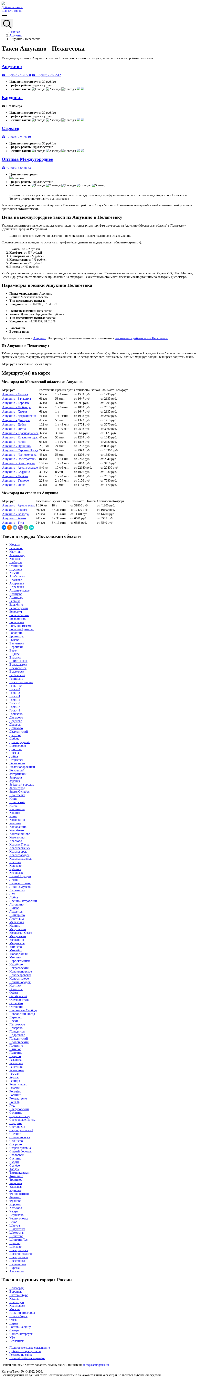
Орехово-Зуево (19, 999)
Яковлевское (17, 1264)
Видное (14, 654)
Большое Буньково (21, 629)
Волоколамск (18, 664)
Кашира (14, 812)
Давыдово (16, 717)
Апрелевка (16, 587)
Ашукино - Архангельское (20, 467)
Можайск (15, 950)
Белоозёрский (18, 608)
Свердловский (19, 1109)
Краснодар (16, 1302)
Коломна (15, 823)
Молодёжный (18, 953)
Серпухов (15, 1123)
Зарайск (14, 781)
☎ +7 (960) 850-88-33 (16, 167)
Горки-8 (14, 710)
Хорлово (15, 1204)
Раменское (16, 1063)
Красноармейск (19, 848)
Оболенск (16, 989)
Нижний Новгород (22, 1312)
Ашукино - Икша (13, 484)
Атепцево (15, 594)
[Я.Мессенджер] (31, 527)
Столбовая (16, 1155)
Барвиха (14, 601)
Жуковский (17, 770)
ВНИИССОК (18, 661)
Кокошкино (17, 819)
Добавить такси (12, 7)
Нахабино (16, 964)
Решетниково (18, 1084)
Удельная (15, 1186)
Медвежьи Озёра (20, 932)
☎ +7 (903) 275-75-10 (16, 136)
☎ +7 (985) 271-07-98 (16, 75)
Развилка (15, 1059)
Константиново (19, 834)
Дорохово (15, 749)
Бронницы (16, 636)
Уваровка (15, 1183)
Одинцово (16, 565)
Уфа (12, 1337)
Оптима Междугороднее (27, 159)
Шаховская (16, 1232)
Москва (14, 544)
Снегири (15, 1133)
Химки (14, 572)
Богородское (17, 618)
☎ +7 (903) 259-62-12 (46, 75)
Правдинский (18, 1038)
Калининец (17, 809)
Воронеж (15, 1291)
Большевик (16, 622)
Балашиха (16, 548)
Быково (14, 639)
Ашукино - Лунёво (15, 476)
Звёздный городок (21, 784)
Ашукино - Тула (13, 522)
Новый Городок (20, 982)
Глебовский (17, 675)
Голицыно (16, 678)
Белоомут (15, 611)
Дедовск (15, 724)
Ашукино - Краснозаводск (20, 437)
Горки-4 (14, 696)
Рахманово (16, 1070)
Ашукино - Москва (15, 394)
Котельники (17, 837)
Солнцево (16, 1140)
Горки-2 (14, 689)
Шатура (14, 1225)
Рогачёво (15, 1091)
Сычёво (14, 1165)
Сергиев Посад (19, 1116)
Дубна (13, 756)
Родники (15, 1095)
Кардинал (12, 97)
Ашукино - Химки (14, 411)
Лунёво (14, 908)
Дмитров (15, 735)
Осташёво (16, 1003)
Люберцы (15, 562)
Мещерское (17, 943)
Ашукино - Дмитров (16, 420)
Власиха (15, 657)
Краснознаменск (20, 858)
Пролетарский (19, 1042)
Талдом (14, 1169)
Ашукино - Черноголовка (19, 454)
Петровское (17, 1024)
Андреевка (16, 583)
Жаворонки (17, 763)
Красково (15, 841)
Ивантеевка (17, 795)
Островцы (16, 1006)
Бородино (16, 632)
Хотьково (15, 1207)
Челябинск (16, 1341)
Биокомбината (19, 615)
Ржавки (14, 1088)
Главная (14, 32)
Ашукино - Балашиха (16, 398)
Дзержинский (18, 731)
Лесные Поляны (20, 883)
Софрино (15, 1144)
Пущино (15, 1056)
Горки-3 (14, 692)
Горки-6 (14, 703)
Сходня (14, 1162)
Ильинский (17, 802)
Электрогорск (18, 1250)
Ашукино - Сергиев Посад (20, 450)
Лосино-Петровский (23, 901)
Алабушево (17, 576)
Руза (12, 1105)
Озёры (13, 992)
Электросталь (18, 1257)
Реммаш (14, 1073)
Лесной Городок (20, 876)
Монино (15, 957)
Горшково (16, 714)
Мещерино (16, 939)
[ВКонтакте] (4, 527)
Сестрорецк (17, 1126)
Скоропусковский (21, 1130)
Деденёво (15, 721)
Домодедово (17, 745)
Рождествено (18, 1098)
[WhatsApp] (26, 527)
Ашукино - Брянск (14, 509)
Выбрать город (12, 10)
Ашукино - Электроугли (18, 463)
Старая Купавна (20, 1148)
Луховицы (16, 911)
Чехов (13, 1222)
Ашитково (16, 597)
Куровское (16, 872)
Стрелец (10, 128)
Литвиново (17, 890)
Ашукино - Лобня (14, 441)
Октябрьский (18, 996)
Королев (15, 558)
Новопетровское (20, 975)
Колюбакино (17, 826)
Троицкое (15, 1179)
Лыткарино (17, 915)
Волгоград (16, 1288)
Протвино (16, 1045)
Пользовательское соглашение (29, 1347)
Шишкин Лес (18, 1239)
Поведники (17, 1031)
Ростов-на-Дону (20, 1326)
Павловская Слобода (23, 1010)
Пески (13, 1021)
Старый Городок (20, 1151)
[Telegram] (15, 527)
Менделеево (17, 936)
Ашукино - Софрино (16, 472)
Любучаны (16, 918)
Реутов (14, 1077)
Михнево (15, 946)
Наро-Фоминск (19, 961)
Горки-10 (15, 685)
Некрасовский (19, 968)
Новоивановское (20, 971)
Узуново (15, 1190)
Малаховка (16, 922)
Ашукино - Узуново (15, 480)
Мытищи (15, 551)
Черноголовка (18, 1218)
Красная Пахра (19, 844)
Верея (13, 650)
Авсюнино (16, 1271)
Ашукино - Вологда (15, 514)
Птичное (15, 1049)
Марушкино (17, 929)
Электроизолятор (21, 1253)
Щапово (14, 1243)
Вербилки (16, 647)
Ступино (15, 1158)
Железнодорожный (22, 766)
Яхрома (14, 1267)
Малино (14, 925)
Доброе (14, 738)
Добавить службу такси (25, 1351)
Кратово (15, 862)
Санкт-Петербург (21, 1334)
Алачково (15, 580)
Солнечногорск (19, 1137)
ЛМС (12, 894)
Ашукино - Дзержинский (19, 415)
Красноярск (17, 1305)
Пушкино (15, 1052)
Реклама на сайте (20, 1354)
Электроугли (17, 1260)
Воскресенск (17, 668)
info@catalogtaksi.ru (96, 1364)
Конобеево (16, 830)
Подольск (15, 569)
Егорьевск (16, 759)
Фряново (15, 1200)
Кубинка (15, 869)
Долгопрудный (19, 742)
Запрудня (15, 777)
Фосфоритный (19, 1193)
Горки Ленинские (21, 682)
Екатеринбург (18, 1295)
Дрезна (14, 752)
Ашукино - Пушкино (16, 446)
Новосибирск (18, 1316)
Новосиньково (19, 978)
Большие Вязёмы (20, 625)
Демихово (16, 728)
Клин (13, 816)
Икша (13, 798)
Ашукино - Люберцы (16, 407)
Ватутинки (16, 643)
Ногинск (15, 985)
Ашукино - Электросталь (19, 459)
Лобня (13, 897)
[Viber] (20, 527)
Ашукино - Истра (14, 428)
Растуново (16, 1066)
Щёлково (15, 1246)
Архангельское (19, 590)
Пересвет (15, 1017)
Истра (13, 805)
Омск (13, 1319)
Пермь (13, 1323)
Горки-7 (14, 707)
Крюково (15, 865)
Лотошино (16, 904)
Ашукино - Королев (15, 403)
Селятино (15, 1112)
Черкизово (16, 1215)
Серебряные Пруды (22, 1119)
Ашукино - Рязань (14, 518)
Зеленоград (17, 555)
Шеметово (16, 1236)
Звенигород (17, 788)
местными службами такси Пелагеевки (141, 338)
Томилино (16, 1176)
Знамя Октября (19, 791)
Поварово (16, 1028)
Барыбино (16, 604)
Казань (14, 1298)
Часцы (13, 1211)
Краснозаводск (19, 855)
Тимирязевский (19, 1172)
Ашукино (15, 35)
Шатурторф (17, 1229)
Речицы (14, 1080)
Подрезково (17, 1035)
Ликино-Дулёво (20, 886)
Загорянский (17, 774)
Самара (14, 1330)
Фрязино (15, 1197)
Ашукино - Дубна (14, 424)
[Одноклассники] (9, 527)
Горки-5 (14, 699)
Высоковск (16, 671)
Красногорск (18, 851)
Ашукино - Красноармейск (20, 433)
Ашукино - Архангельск (18, 505)
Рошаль (14, 1102)
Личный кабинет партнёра (27, 1358)
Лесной (14, 879)
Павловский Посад (22, 1013)
